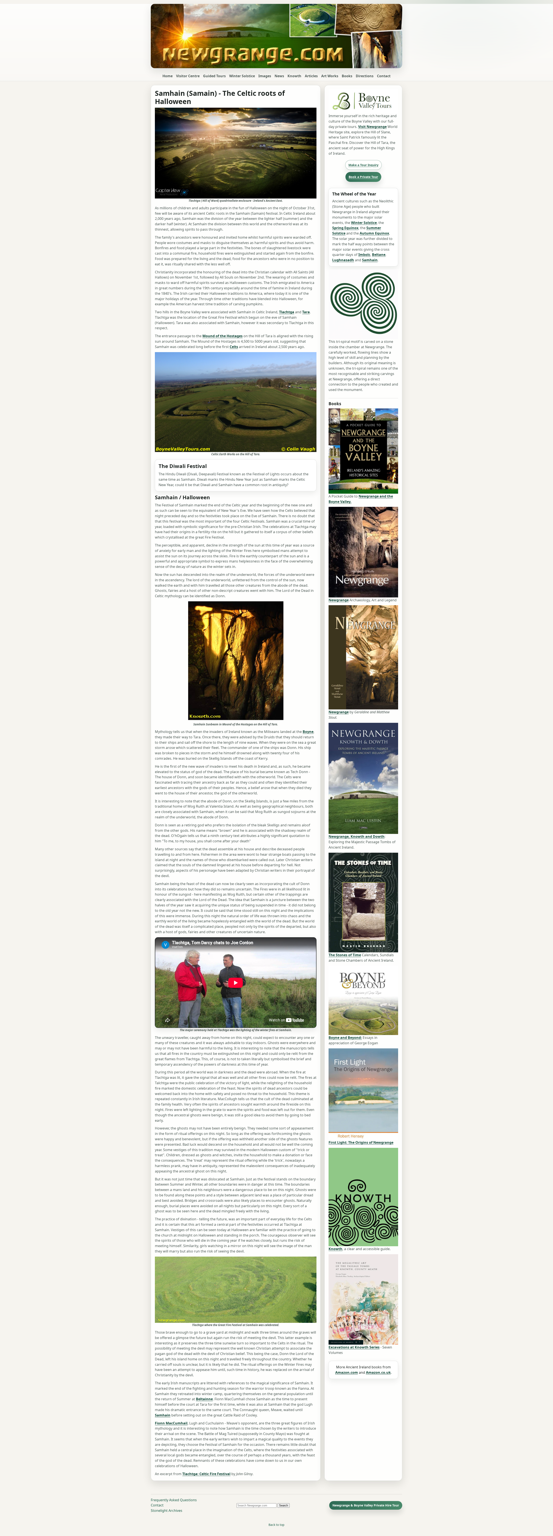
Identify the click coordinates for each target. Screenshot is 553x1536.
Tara (306, 312)
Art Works (329, 76)
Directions (364, 76)
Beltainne (204, 1399)
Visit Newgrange (372, 126)
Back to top (276, 1525)
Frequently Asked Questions (174, 1500)
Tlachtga (286, 312)
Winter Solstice (242, 76)
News (279, 76)
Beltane (378, 254)
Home (167, 76)
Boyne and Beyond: (345, 1037)
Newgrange (339, 600)
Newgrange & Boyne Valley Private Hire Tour (365, 1505)
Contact (384, 76)
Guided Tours (214, 76)
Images (264, 76)
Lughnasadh (343, 260)
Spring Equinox (345, 227)
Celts (234, 346)
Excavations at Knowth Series (354, 1347)
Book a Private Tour (363, 177)
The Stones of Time (345, 955)
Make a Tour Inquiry (363, 165)
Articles (311, 76)
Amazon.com (346, 1372)
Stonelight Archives (166, 1510)
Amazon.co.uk (378, 1372)
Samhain (162, 1415)
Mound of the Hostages (222, 336)
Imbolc (364, 254)
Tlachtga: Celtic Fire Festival (206, 1473)
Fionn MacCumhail (171, 1423)
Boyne (308, 731)
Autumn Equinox (374, 233)
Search (283, 1505)
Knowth (294, 76)
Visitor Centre (188, 76)
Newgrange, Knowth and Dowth (357, 836)
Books (347, 76)
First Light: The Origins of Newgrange (361, 1142)
